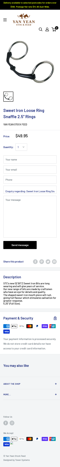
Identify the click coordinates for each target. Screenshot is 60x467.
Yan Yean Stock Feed (15, 124)
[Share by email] (54, 261)
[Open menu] (5, 19)
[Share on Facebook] (35, 261)
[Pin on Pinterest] (41, 261)
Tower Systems (22, 460)
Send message (20, 245)
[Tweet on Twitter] (48, 261)
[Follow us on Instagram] (12, 423)
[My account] (47, 29)
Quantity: (8, 147)
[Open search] (40, 29)
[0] (54, 29)
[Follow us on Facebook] (5, 423)
